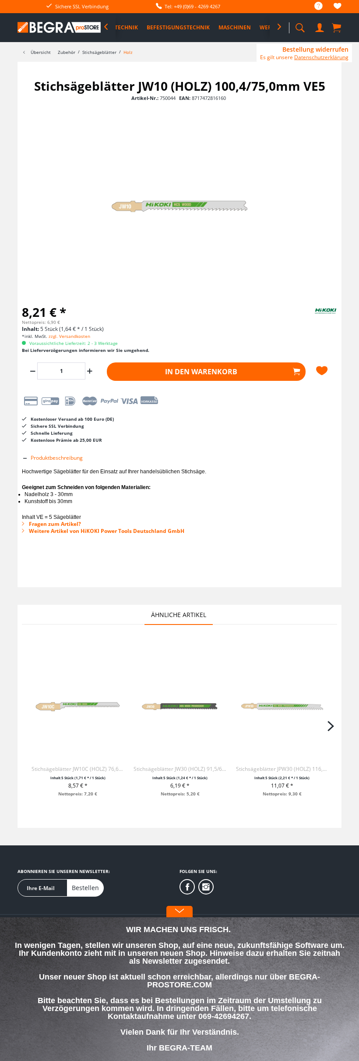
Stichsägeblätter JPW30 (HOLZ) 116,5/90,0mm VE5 (282, 769)
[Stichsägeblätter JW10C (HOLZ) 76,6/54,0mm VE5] (78, 706)
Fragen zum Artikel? (54, 524)
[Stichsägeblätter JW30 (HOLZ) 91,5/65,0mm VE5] (180, 706)
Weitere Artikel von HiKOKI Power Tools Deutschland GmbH (106, 531)
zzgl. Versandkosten (69, 336)
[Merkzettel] (337, 7)
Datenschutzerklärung (321, 57)
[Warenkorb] (337, 27)
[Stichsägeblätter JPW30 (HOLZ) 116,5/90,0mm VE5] (282, 706)
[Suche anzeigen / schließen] (300, 25)
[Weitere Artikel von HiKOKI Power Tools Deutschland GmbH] (315, 318)
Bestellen (85, 888)
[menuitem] (314, 6)
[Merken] (323, 370)
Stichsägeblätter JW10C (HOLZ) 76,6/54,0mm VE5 (78, 769)
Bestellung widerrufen (315, 49)
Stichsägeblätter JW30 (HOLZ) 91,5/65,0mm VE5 (180, 769)
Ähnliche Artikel (178, 614)
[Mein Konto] (319, 26)
